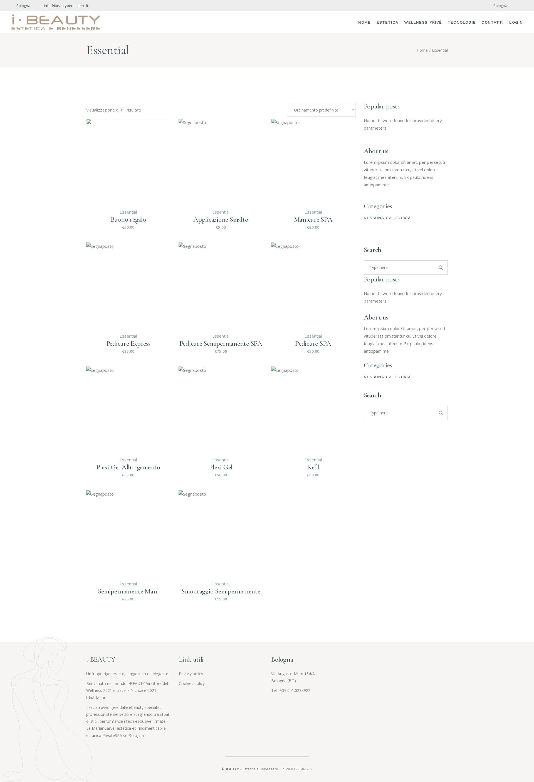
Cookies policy (192, 683)
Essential (128, 212)
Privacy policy (191, 673)
